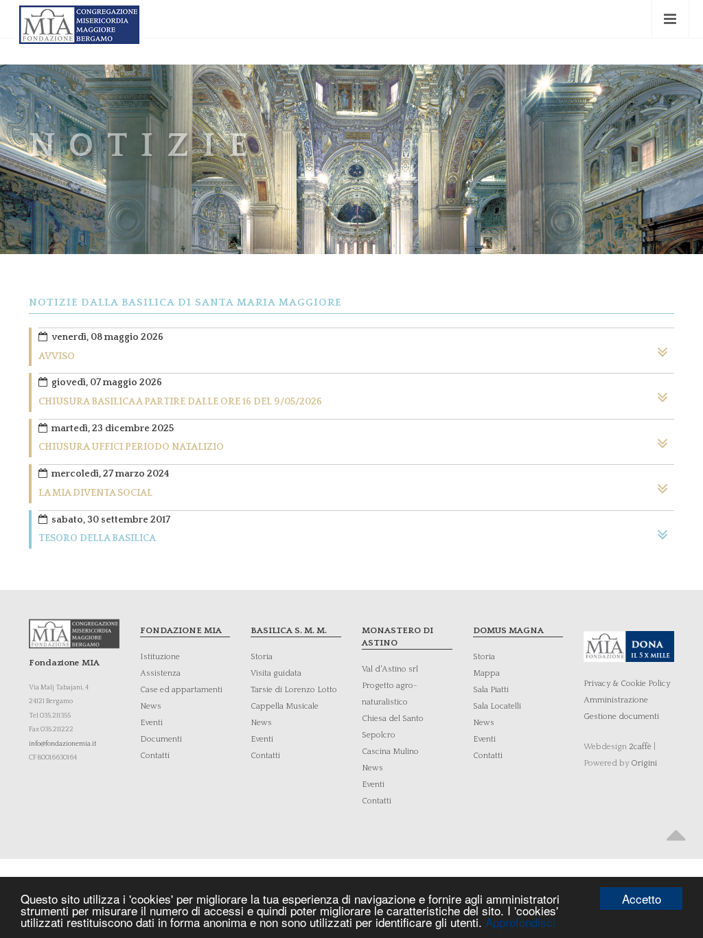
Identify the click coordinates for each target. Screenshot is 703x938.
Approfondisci (520, 921)
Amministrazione (616, 700)
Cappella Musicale (285, 706)
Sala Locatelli (497, 706)
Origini (644, 763)
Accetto (641, 898)
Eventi (151, 722)
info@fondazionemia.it (63, 744)
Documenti (161, 739)
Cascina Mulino (390, 751)
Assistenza (160, 673)
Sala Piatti (491, 689)
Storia (262, 656)
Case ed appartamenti (181, 689)
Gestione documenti (621, 716)
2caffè (640, 746)
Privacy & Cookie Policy (627, 683)
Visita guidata (276, 673)
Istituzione (160, 656)
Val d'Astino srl (390, 669)
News (150, 706)
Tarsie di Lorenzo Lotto (294, 689)
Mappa (486, 673)
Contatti (155, 755)
